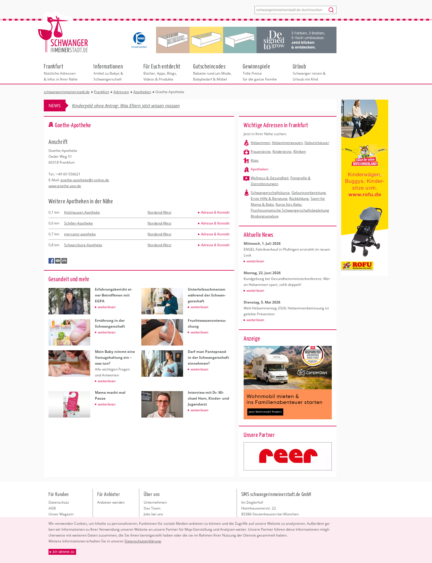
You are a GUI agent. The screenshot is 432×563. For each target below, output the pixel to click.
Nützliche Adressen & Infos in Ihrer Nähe (61, 72)
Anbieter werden (111, 502)
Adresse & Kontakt (215, 212)
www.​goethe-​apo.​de (64, 185)
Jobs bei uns (153, 514)
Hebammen (260, 142)
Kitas (255, 160)
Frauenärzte (261, 151)
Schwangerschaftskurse (270, 192)
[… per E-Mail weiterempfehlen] (58, 261)
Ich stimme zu (63, 552)
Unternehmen (155, 502)
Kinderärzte (282, 151)
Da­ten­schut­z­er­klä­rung (143, 541)
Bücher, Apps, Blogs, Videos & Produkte (161, 72)
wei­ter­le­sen (255, 261)
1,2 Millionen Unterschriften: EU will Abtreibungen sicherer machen (137, 105)
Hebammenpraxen (287, 142)
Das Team (152, 508)
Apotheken (259, 169)
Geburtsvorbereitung (309, 192)
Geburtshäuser (316, 142)
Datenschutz (58, 502)
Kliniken (299, 151)
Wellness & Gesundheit (270, 177)
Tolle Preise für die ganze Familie (260, 72)
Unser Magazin (60, 514)
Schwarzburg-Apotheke (83, 244)
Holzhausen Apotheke (82, 212)
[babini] (288, 456)
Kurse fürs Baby (289, 204)
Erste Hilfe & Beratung (269, 198)
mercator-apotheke (80, 234)
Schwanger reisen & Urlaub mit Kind (309, 72)
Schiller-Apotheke (78, 223)
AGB (52, 508)
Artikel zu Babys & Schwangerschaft (108, 72)
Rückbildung (299, 198)
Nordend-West (159, 212)
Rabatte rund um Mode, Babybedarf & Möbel (212, 72)
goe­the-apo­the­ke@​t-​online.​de (85, 179)
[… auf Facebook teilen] (51, 261)
